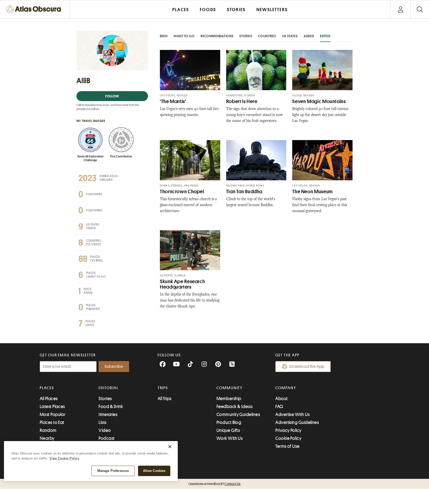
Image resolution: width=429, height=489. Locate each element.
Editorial (108, 388)
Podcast (106, 438)
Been (164, 36)
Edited (325, 36)
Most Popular (52, 414)
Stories (245, 36)
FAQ (279, 407)
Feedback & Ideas (234, 407)
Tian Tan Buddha (244, 191)
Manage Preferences (113, 471)
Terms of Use (287, 446)
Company (285, 388)
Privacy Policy (288, 430)
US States (290, 36)
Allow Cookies (154, 471)
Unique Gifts (228, 430)
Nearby (47, 438)
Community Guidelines (238, 414)
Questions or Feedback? (214, 484)
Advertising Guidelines (297, 422)
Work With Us (229, 438)
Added (309, 36)
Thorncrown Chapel (182, 191)
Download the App (306, 367)
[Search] (419, 9)
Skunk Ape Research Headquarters (182, 284)
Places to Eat (52, 422)
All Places (49, 399)
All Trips (165, 399)
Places (47, 388)
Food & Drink (111, 407)
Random (48, 430)
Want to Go (184, 36)
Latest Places (52, 407)
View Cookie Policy (64, 458)
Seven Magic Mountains (319, 101)
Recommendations (217, 36)
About (281, 399)
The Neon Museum (312, 191)
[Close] (169, 446)
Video (105, 430)
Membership (228, 399)
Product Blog (228, 422)
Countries (267, 36)
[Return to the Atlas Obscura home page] (35, 9)
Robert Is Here (241, 101)
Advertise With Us (292, 414)
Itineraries (108, 414)
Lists (102, 422)
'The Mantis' (173, 101)
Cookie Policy (288, 438)
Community (229, 388)
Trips (163, 388)
